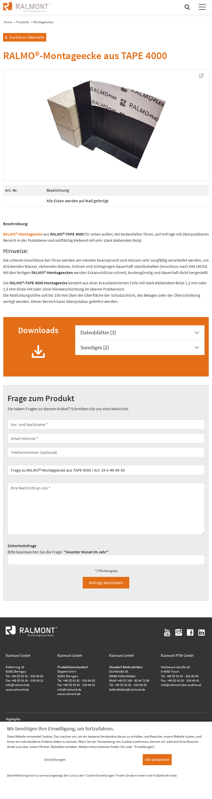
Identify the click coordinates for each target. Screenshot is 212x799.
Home (8, 22)
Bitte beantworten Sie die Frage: (58, 548)
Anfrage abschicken (106, 582)
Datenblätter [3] (98, 332)
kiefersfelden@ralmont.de (127, 689)
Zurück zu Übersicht (24, 37)
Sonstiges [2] (94, 347)
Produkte (22, 22)
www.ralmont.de (17, 689)
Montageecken (43, 22)
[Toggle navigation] (202, 7)
